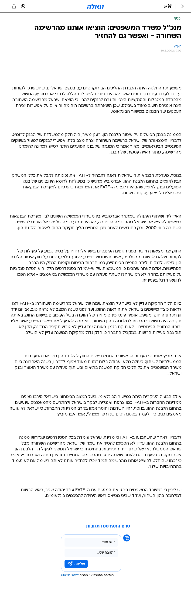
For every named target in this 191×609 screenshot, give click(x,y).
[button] (167, 6)
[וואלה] (95, 6)
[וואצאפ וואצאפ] (23, 6)
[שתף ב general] (14, 6)
